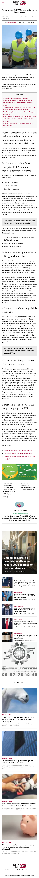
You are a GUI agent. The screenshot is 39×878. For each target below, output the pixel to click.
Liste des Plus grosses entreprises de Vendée (18, 450)
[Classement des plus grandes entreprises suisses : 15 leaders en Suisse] (19, 743)
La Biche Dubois (11, 22)
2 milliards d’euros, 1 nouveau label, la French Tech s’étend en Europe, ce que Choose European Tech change (24, 582)
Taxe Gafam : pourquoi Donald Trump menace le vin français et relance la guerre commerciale (25, 623)
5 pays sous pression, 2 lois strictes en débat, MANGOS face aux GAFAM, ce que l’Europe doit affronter (25, 609)
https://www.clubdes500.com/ (19, 513)
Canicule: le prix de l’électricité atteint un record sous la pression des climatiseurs (18, 563)
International (12, 16)
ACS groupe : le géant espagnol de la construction (19, 116)
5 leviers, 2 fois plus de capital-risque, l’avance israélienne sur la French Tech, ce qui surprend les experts (25, 596)
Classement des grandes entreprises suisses (18, 453)
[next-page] (33, 534)
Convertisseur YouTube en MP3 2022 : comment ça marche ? (28, 487)
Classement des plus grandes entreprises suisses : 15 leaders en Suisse (17, 761)
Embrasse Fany (18, 586)
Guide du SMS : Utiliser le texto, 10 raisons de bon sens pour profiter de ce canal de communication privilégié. (9, 491)
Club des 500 (5, 16)
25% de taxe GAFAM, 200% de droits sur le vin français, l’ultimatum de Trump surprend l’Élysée (25, 637)
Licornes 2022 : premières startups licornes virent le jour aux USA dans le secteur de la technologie (18, 719)
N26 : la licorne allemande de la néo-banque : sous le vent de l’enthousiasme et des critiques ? (19, 846)
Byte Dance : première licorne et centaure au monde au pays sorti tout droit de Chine (19, 804)
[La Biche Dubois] (19, 504)
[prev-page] (30, 534)
